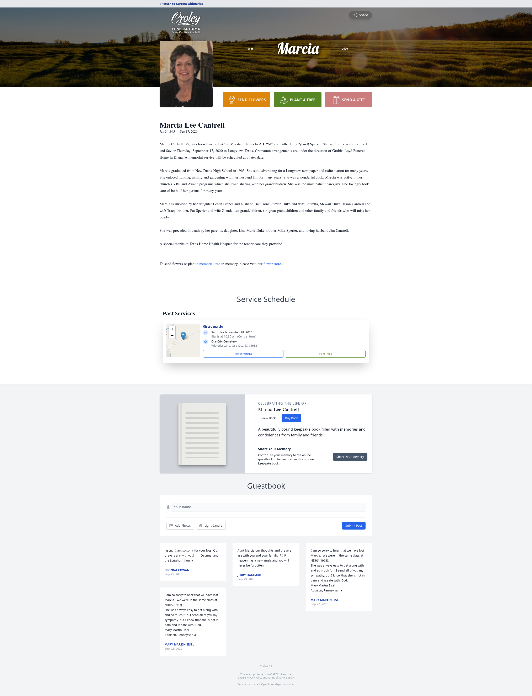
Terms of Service (277, 677)
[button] (183, 336)
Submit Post (353, 525)
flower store (272, 263)
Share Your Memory (350, 457)
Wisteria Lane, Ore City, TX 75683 (234, 345)
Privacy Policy (254, 677)
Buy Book (291, 418)
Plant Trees (325, 354)
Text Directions (243, 354)
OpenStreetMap (270, 684)
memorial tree (209, 263)
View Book (269, 418)
